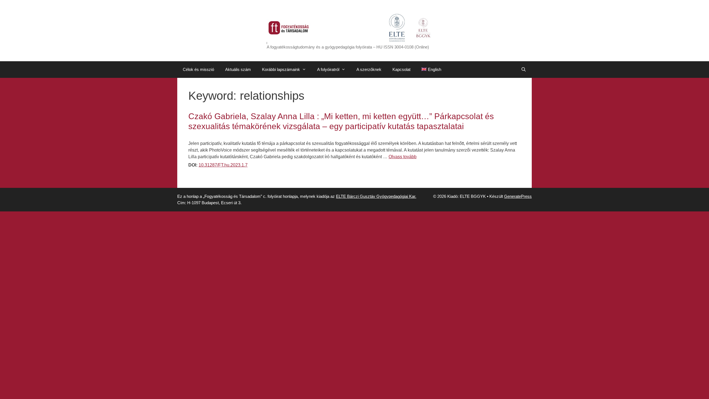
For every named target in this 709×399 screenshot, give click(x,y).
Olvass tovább (403, 156)
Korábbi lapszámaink (281, 69)
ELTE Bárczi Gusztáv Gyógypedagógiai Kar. (376, 196)
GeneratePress (518, 196)
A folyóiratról (328, 69)
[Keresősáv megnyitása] (523, 69)
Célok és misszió (198, 69)
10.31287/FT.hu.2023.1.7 (223, 165)
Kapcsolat (401, 69)
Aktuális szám (238, 69)
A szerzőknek (368, 69)
